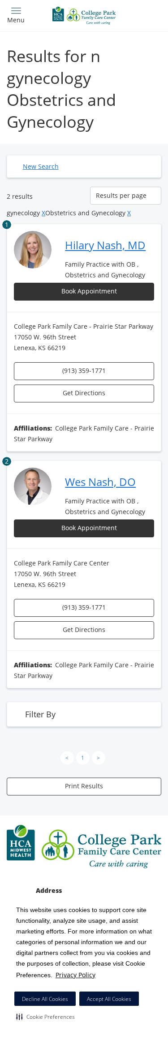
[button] (45, 1016)
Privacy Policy (75, 975)
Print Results (84, 786)
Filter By (40, 714)
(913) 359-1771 (84, 370)
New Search (41, 166)
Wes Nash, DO (100, 481)
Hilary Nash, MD (105, 245)
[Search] (142, 14)
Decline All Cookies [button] (45, 999)
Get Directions (84, 393)
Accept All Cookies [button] (109, 999)
